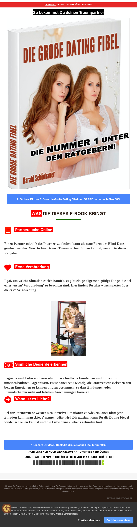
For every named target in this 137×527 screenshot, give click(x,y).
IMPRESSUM (112, 498)
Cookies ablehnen (89, 520)
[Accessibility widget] (6, 508)
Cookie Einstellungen (67, 513)
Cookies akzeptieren (118, 520)
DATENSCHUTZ (125, 498)
